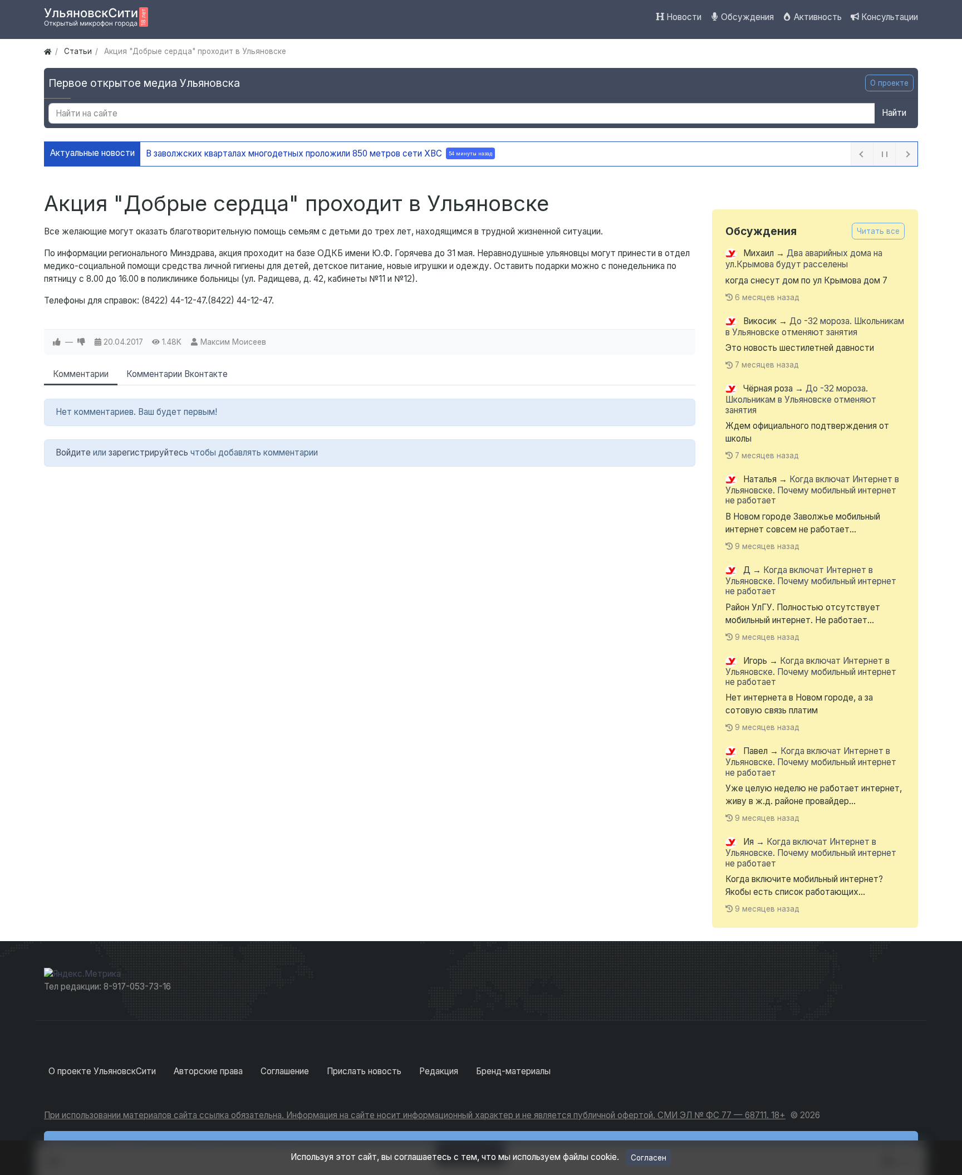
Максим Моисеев (233, 341)
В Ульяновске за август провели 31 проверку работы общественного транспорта (335, 153)
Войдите (73, 452)
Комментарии (81, 374)
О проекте (889, 83)
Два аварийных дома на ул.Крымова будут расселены (803, 259)
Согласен (648, 1157)
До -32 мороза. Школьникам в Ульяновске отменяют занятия (814, 326)
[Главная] (47, 51)
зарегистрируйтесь (148, 452)
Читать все (878, 231)
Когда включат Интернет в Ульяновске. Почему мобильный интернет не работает (812, 490)
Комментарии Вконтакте (177, 374)
